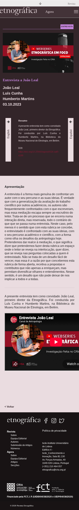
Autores (14, 442)
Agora (49, 11)
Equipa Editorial (19, 438)
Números (15, 448)
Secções (15, 465)
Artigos (14, 462)
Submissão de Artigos (21, 445)
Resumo (22, 120)
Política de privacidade (54, 430)
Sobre (14, 435)
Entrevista (67, 26)
